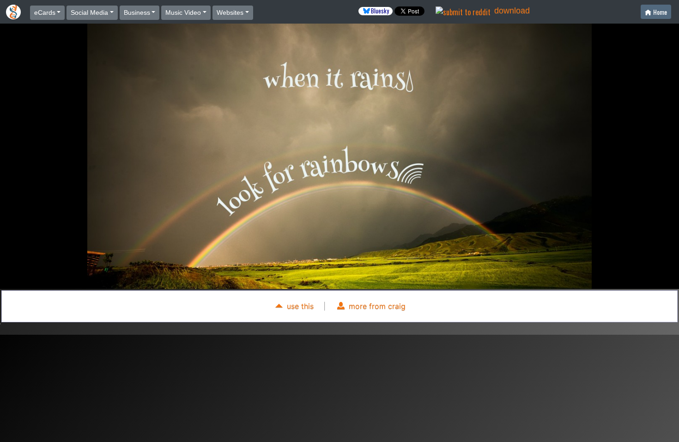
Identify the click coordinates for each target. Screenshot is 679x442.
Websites (230, 12)
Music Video (183, 12)
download (512, 10)
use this (299, 306)
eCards (44, 12)
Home (660, 12)
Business (137, 12)
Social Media (89, 12)
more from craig (376, 306)
